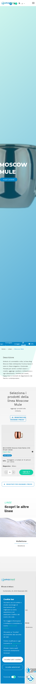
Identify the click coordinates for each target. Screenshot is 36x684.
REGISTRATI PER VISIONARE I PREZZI (18, 419)
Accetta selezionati (12, 667)
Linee (10, 349)
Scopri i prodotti (8, 179)
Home (4, 349)
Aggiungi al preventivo (26, 472)
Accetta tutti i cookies (12, 659)
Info (32, 344)
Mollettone (21, 541)
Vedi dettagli (7, 455)
